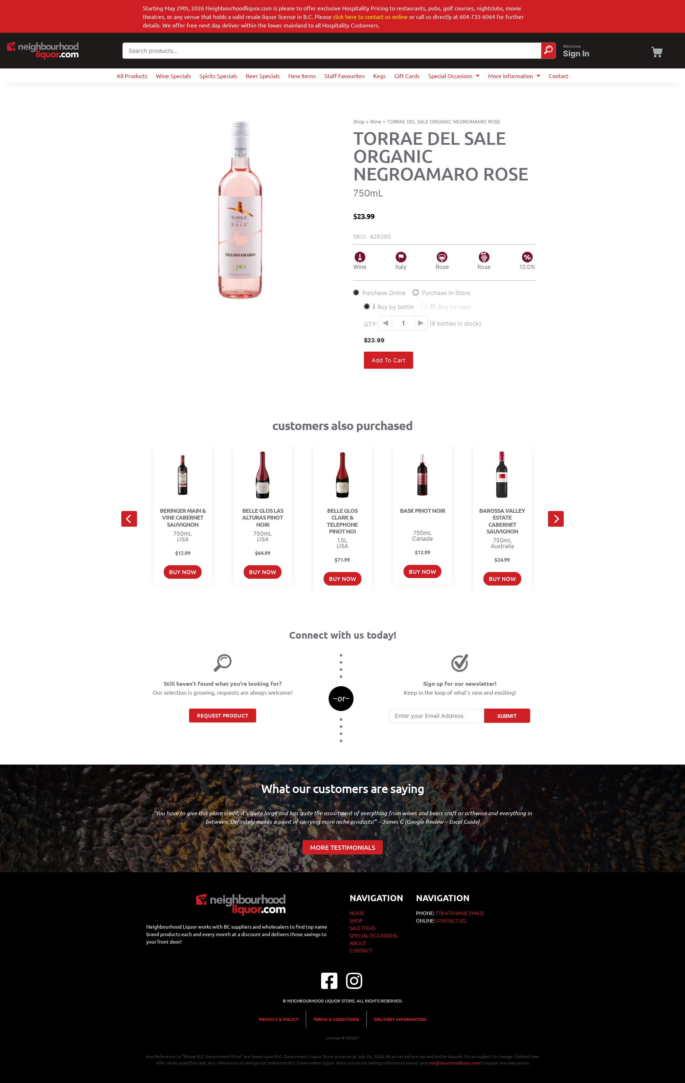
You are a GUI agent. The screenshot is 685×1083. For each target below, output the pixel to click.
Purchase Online (384, 293)
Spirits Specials (218, 75)
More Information (510, 75)
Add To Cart (388, 360)
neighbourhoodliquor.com (455, 1063)
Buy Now (182, 572)
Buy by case (454, 306)
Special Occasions (450, 75)
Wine (375, 121)
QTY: (370, 324)
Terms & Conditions (336, 1019)
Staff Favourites (344, 75)
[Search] (548, 50)
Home (357, 913)
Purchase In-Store (446, 293)
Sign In (576, 53)
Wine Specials (173, 75)
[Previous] (129, 519)
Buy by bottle (395, 306)
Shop (359, 121)
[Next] (556, 519)
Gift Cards (407, 75)
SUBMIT (507, 716)
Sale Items (363, 928)
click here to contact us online (370, 16)
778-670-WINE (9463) (459, 913)
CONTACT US (451, 920)
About (358, 943)
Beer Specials (263, 75)
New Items (302, 75)
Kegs (379, 75)
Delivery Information (400, 1019)
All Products (132, 75)
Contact (558, 75)
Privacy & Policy (279, 1019)
